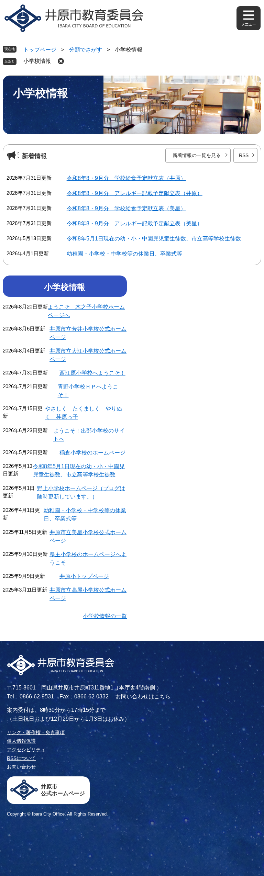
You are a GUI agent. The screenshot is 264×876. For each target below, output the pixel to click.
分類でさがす (85, 50)
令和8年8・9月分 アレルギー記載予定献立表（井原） (134, 193)
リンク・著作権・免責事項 (36, 732)
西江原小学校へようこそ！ (92, 373)
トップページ (39, 50)
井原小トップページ (84, 576)
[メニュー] (248, 18)
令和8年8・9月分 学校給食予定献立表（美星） (126, 208)
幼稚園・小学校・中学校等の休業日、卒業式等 (124, 254)
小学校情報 (37, 61)
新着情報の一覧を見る (197, 155)
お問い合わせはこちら (143, 696)
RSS (244, 155)
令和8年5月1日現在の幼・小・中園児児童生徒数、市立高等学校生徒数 (154, 239)
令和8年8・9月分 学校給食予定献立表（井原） (126, 178)
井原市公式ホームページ (63, 790)
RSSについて (21, 758)
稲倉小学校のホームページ (92, 453)
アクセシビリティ (26, 749)
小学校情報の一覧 (105, 616)
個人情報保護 (21, 741)
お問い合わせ (21, 767)
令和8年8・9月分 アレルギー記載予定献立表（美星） (134, 223)
